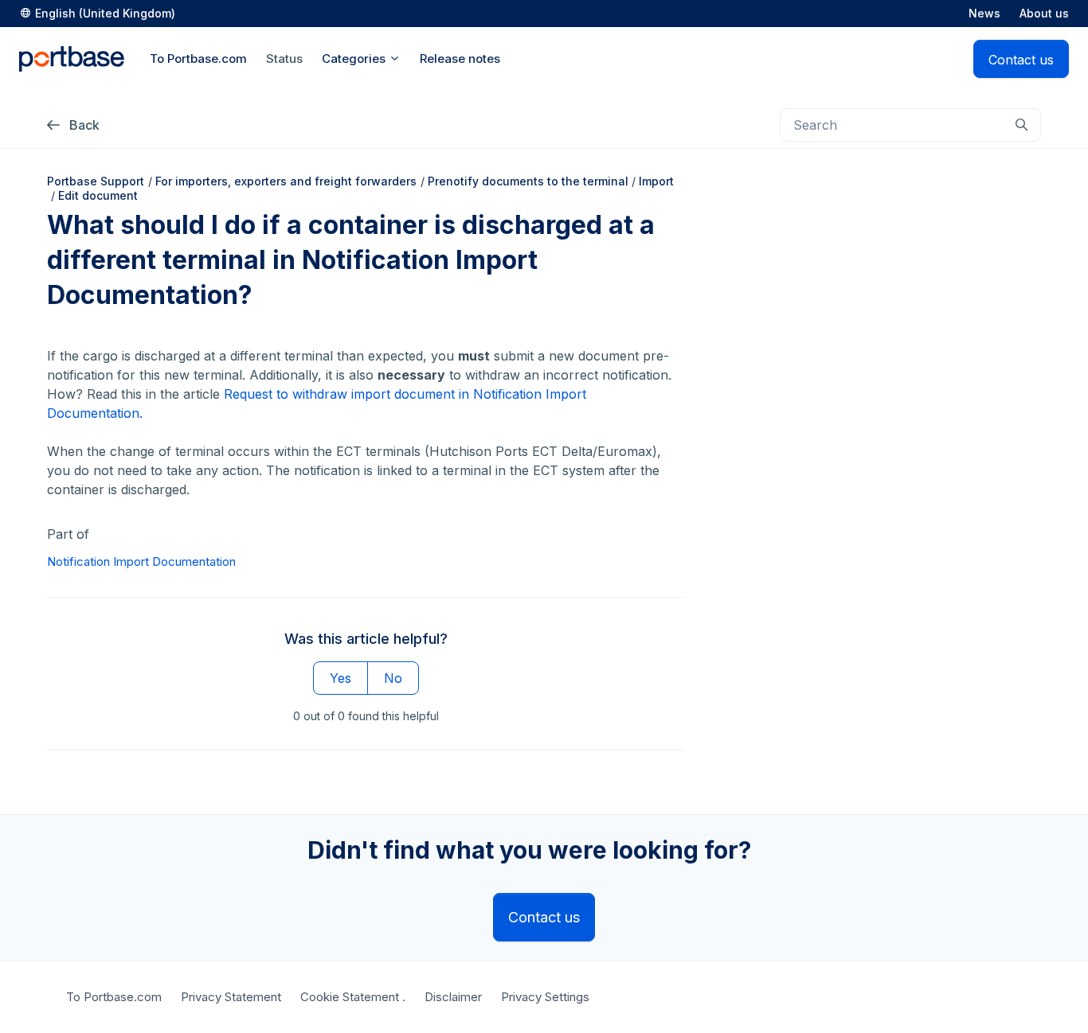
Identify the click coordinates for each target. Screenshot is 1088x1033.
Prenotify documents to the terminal (528, 181)
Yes (340, 678)
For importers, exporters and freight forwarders (286, 181)
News (984, 13)
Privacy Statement (231, 996)
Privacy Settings (545, 996)
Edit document (98, 195)
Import (656, 181)
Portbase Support (95, 181)
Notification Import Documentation (141, 561)
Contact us (1021, 60)
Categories (355, 58)
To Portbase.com (114, 996)
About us (1044, 13)
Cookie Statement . (352, 996)
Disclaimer (453, 996)
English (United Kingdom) (105, 13)
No (393, 678)
